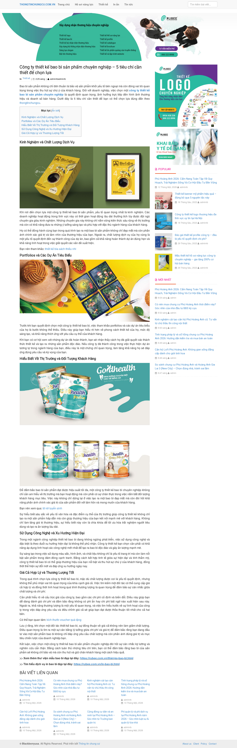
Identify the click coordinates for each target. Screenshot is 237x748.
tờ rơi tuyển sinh (52, 508)
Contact (213, 743)
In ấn (116, 4)
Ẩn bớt (55, 110)
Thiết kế (103, 4)
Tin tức (128, 4)
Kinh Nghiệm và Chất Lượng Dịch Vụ (42, 117)
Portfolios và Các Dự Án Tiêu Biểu (41, 121)
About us (187, 743)
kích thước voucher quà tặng (64, 620)
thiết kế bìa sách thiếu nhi (60, 249)
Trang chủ (64, 4)
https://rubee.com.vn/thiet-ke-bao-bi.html (106, 658)
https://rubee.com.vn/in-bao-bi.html (97, 664)
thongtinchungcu (30, 103)
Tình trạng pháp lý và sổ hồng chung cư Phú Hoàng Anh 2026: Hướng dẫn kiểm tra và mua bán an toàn (135, 687)
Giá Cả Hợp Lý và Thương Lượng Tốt (43, 133)
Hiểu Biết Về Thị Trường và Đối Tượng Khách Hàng (50, 125)
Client (196, 743)
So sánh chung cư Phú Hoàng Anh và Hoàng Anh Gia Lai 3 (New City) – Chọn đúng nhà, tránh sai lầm (67, 719)
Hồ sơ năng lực (84, 4)
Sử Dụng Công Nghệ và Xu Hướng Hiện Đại (46, 129)
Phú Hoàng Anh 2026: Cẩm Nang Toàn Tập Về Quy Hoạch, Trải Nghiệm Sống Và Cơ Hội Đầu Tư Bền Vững (32, 687)
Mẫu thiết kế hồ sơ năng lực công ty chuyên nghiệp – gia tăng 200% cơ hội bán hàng (195, 259)
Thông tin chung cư (89, 743)
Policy (204, 743)
